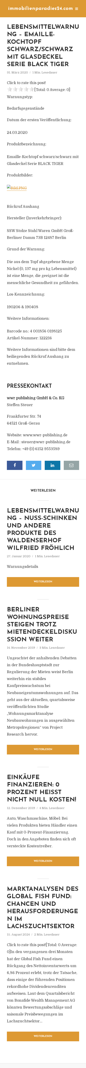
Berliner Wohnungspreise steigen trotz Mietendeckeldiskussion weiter (42, 625)
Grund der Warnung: (26, 249)
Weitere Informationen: (28, 319)
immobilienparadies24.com (40, 8)
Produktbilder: (20, 175)
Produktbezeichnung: (26, 144)
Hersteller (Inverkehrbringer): (34, 218)
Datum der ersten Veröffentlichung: (39, 120)
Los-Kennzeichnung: (26, 294)
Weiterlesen (43, 582)
